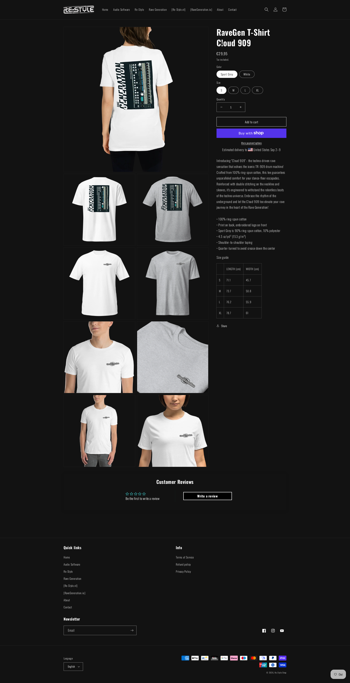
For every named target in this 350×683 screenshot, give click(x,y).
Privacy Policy (183, 571)
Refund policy (183, 564)
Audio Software (72, 564)
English (71, 666)
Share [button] (224, 326)
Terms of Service (185, 557)
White (246, 74)
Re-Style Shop (280, 672)
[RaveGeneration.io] (74, 593)
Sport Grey (227, 74)
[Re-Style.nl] (71, 585)
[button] (266, 9)
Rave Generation (72, 578)
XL (257, 90)
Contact (68, 607)
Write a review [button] (207, 496)
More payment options (251, 142)
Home (67, 557)
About (67, 600)
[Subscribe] (131, 630)
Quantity (221, 99)
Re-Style (68, 571)
